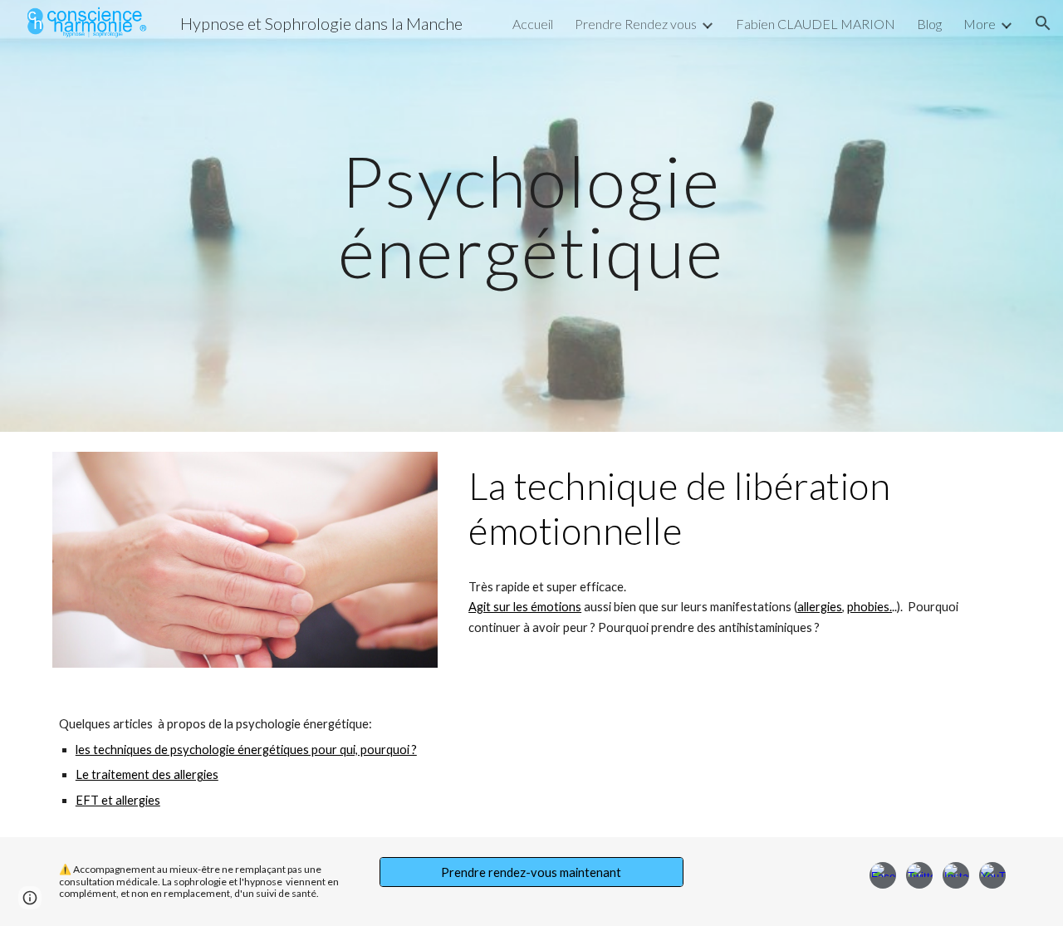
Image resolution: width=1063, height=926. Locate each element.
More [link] (979, 24)
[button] (1043, 23)
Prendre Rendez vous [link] (636, 24)
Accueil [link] (532, 24)
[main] (531, 216)
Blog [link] (929, 24)
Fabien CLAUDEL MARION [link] (815, 24)
